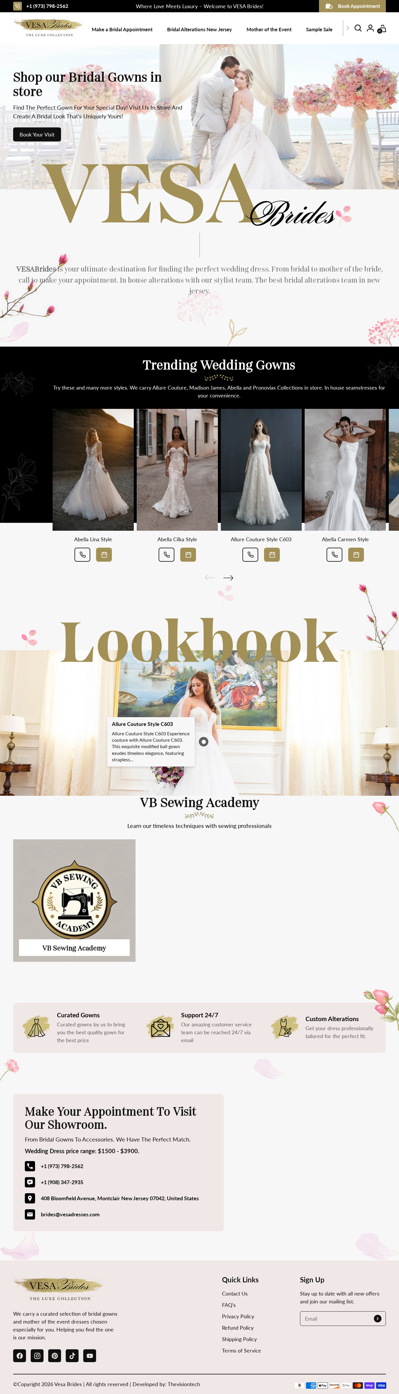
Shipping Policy (239, 1339)
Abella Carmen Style (345, 539)
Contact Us (235, 1293)
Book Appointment (359, 6)
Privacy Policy (238, 1316)
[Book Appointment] (104, 555)
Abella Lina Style (93, 539)
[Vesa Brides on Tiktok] (72, 1355)
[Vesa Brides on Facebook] (19, 1355)
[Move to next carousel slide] (228, 578)
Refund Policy (238, 1327)
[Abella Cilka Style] (177, 470)
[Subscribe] (377, 1318)
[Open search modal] (358, 28)
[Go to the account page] (370, 28)
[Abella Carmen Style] (345, 470)
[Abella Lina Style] (93, 470)
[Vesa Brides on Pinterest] (54, 1355)
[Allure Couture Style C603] (261, 470)
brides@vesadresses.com (70, 1214)
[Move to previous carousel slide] (210, 578)
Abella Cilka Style (177, 539)
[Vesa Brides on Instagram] (37, 1355)
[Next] (347, 28)
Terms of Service (241, 1350)
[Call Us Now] (82, 555)
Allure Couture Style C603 (261, 539)
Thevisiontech (184, 1384)
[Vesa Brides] (48, 28)
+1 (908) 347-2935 (62, 1182)
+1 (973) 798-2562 (47, 6)
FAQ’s (229, 1305)
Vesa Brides (68, 1384)
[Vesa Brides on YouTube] (89, 1355)
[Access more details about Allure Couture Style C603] (203, 742)
